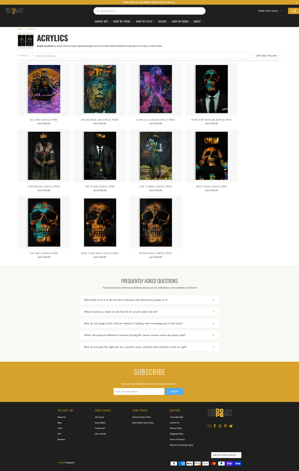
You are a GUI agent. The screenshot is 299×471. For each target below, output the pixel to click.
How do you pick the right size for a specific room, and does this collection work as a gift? (135, 346)
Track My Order (176, 417)
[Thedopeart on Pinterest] (225, 426)
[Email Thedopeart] (209, 426)
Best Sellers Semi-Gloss (143, 423)
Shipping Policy (176, 434)
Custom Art (100, 428)
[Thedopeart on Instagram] (220, 426)
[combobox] (149, 11)
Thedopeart (69, 462)
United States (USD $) (268, 11)
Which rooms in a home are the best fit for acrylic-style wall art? (120, 311)
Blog (60, 423)
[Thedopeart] (14, 10)
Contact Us (174, 423)
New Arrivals (100, 434)
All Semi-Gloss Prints (141, 417)
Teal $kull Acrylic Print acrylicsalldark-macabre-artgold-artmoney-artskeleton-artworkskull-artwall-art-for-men (44, 222)
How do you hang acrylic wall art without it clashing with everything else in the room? (133, 323)
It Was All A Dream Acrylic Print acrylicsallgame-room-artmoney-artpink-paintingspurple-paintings (155, 89)
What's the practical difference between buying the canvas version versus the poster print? (135, 335)
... (163, 46)
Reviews (61, 439)
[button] (103, 21)
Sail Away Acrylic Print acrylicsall (44, 89)
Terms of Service (177, 439)
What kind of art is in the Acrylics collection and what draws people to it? (126, 299)
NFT (59, 434)
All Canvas (99, 417)
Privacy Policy (176, 428)
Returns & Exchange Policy (181, 445)
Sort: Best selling (266, 56)
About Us (62, 417)
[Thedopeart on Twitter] (231, 426)
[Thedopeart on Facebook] (215, 426)
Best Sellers (100, 423)
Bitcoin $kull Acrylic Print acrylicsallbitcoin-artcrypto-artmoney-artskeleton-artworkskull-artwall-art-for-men (155, 222)
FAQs (60, 428)
